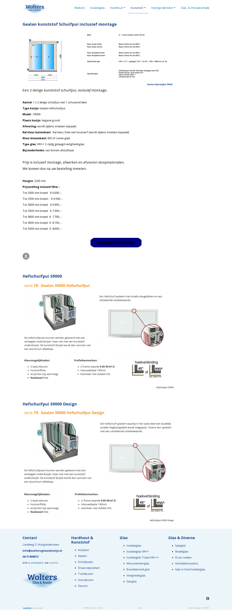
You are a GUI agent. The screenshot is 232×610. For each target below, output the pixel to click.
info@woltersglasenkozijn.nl (42, 551)
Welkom (79, 8)
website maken (37, 608)
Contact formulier (116, 242)
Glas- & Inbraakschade (195, 8)
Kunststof (137, 8)
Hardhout (116, 8)
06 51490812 (31, 556)
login (140, 608)
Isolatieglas (97, 8)
